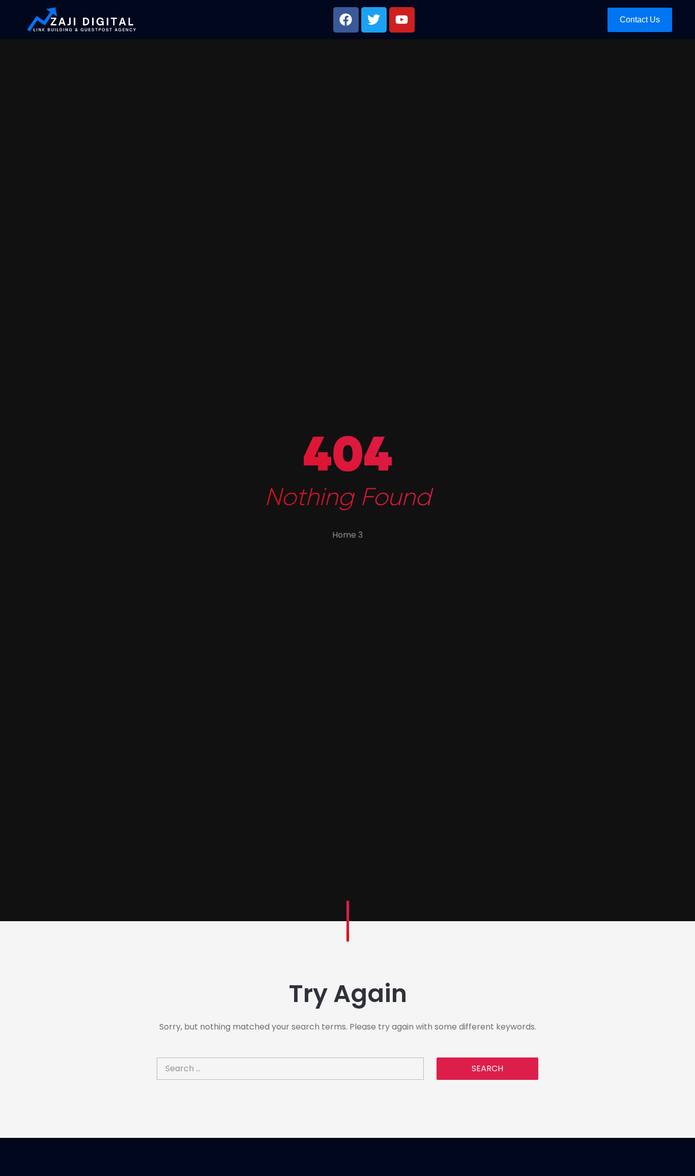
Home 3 (347, 535)
